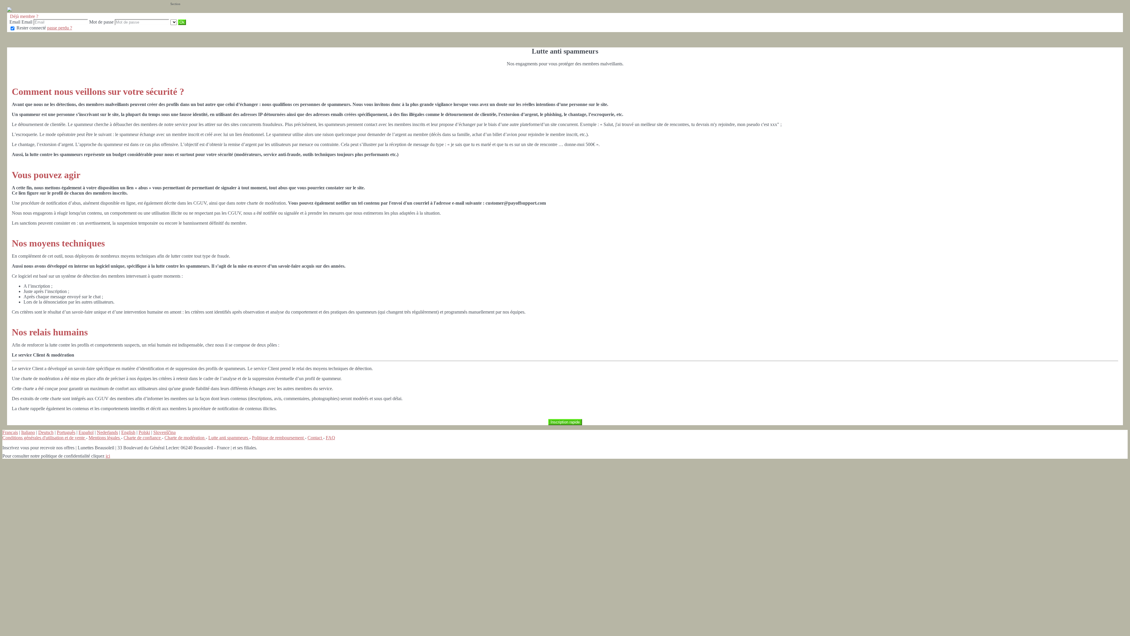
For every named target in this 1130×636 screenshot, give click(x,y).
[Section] (174, 21)
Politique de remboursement (278, 437)
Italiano (28, 432)
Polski (144, 432)
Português (66, 432)
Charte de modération (185, 437)
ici (108, 455)
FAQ (330, 437)
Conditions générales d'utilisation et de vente (44, 437)
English (128, 432)
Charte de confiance (143, 437)
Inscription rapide (565, 422)
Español (86, 432)
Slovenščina (164, 432)
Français (10, 432)
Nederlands (107, 432)
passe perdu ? (59, 27)
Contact (315, 437)
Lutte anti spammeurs (228, 437)
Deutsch (46, 432)
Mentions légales (105, 437)
